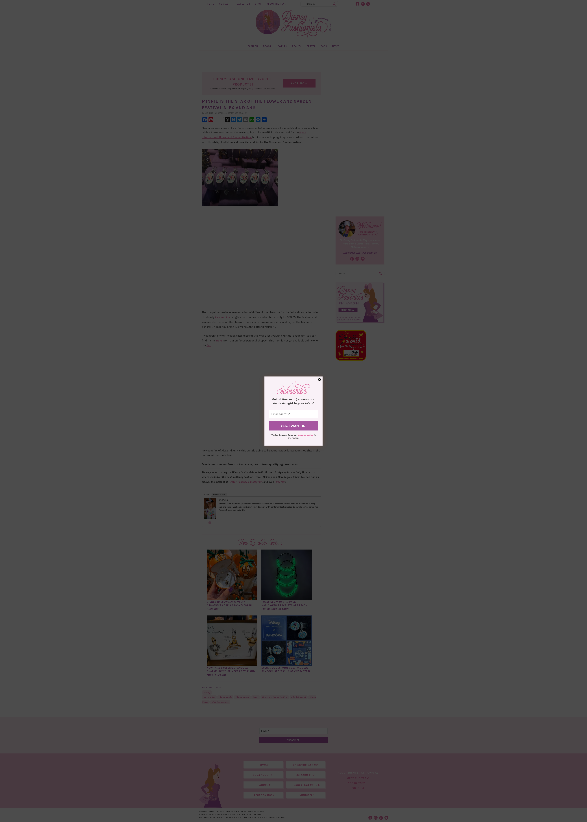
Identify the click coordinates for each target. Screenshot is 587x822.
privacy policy (305, 435)
